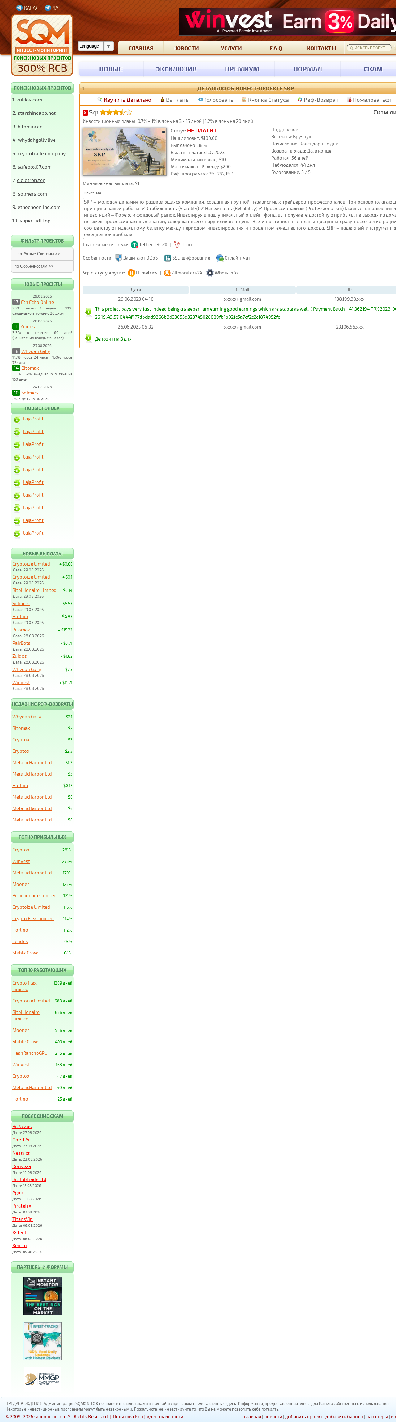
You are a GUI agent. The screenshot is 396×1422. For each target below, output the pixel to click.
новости (186, 48)
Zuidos (27, 326)
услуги (231, 48)
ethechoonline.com (39, 207)
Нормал (307, 69)
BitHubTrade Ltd (29, 1179)
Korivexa (21, 1166)
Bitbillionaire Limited (34, 590)
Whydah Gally (35, 351)
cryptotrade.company (42, 153)
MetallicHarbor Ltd (32, 762)
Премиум (242, 69)
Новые (111, 69)
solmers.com (32, 193)
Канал (31, 8)
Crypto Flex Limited (33, 918)
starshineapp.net (37, 113)
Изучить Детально (127, 99)
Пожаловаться (372, 99)
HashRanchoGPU (30, 1053)
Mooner (20, 884)
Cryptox (20, 739)
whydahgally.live (37, 140)
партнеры (377, 1416)
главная (141, 48)
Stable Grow (25, 952)
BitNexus (22, 1126)
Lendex (20, 941)
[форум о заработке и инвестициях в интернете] (42, 1390)
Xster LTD (22, 1232)
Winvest (21, 682)
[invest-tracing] (42, 1358)
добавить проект (303, 1416)
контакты (321, 48)
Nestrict (21, 1153)
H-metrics (146, 272)
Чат (57, 8)
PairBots (21, 643)
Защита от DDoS (140, 258)
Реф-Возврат (321, 99)
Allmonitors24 (187, 272)
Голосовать (218, 99)
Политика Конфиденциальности (148, 1416)
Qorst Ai (20, 1139)
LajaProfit (33, 418)
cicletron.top (31, 180)
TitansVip (22, 1219)
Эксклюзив (176, 69)
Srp (94, 112)
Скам (373, 69)
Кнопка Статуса (268, 99)
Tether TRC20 (153, 244)
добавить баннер (344, 1416)
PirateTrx (21, 1206)
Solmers (30, 392)
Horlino (20, 616)
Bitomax (30, 368)
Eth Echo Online (37, 302)
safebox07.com (35, 167)
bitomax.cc (30, 126)
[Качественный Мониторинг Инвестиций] (42, 45)
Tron (187, 244)
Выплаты (178, 99)
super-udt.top (35, 220)
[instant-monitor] (42, 1313)
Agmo (18, 1192)
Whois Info (226, 272)
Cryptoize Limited (31, 564)
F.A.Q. (276, 48)
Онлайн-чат (237, 258)
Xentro (19, 1245)
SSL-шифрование (191, 258)
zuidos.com (29, 99)
